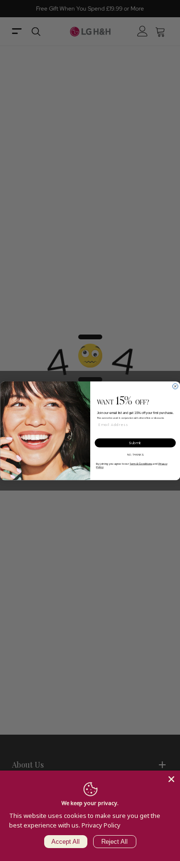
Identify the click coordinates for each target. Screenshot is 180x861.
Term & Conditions (141, 463)
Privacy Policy (101, 825)
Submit (135, 442)
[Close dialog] (175, 386)
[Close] (171, 779)
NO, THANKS (135, 454)
